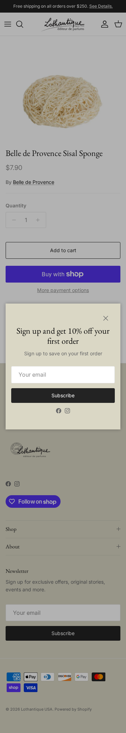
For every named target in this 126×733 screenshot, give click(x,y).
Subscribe (63, 395)
